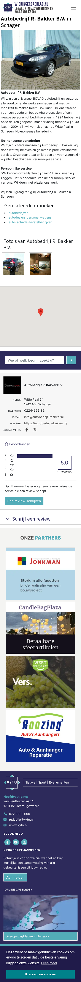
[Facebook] (7, 842)
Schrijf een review (31, 518)
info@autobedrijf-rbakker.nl (44, 417)
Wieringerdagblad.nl (31, 4)
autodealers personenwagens (30, 217)
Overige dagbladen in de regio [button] (27, 936)
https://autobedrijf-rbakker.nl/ (45, 423)
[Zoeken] (71, 360)
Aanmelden (15, 877)
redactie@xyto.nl (21, 819)
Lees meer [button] (49, 963)
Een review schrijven (24, 501)
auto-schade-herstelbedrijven (30, 222)
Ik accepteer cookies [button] (40, 974)
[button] (40, 312)
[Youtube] (16, 842)
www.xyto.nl (18, 825)
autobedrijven (18, 213)
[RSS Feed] (24, 842)
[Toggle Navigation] (73, 7)
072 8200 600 (19, 814)
